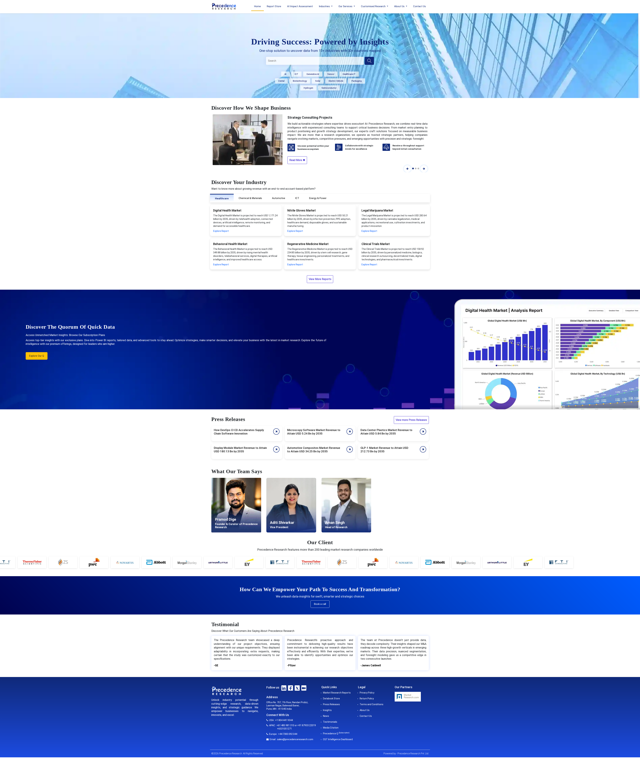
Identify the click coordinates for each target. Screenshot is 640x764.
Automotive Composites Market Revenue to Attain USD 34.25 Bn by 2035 (313, 449)
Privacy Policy (367, 692)
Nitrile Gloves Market (301, 210)
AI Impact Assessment (300, 6)
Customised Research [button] (373, 6)
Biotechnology (300, 81)
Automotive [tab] (278, 198)
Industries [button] (324, 6)
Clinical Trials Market (376, 244)
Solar (317, 81)
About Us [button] (399, 6)
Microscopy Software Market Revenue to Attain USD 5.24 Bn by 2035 (313, 431)
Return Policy (367, 698)
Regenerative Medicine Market (307, 244)
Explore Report (221, 231)
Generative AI (312, 74)
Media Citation (330, 727)
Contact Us (419, 6)
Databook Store (331, 698)
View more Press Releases (411, 420)
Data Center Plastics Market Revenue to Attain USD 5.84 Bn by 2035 (386, 431)
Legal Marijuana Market (377, 210)
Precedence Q (336, 733)
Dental (281, 81)
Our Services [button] (345, 6)
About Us (365, 710)
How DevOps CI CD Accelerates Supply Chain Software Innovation (239, 431)
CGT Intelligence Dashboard (338, 739)
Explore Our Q (36, 355)
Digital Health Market (227, 210)
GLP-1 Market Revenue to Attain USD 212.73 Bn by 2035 (384, 449)
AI (285, 74)
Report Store (274, 6)
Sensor (330, 74)
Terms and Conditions (371, 704)
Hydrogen (308, 88)
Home (257, 6)
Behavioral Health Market (230, 244)
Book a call (320, 604)
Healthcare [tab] (222, 198)
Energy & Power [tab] (317, 198)
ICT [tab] (297, 198)
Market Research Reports (337, 692)
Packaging (357, 81)
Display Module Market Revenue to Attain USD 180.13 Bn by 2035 (240, 449)
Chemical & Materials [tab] (250, 198)
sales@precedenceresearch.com (295, 739)
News (326, 716)
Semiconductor (329, 88)
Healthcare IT (349, 74)
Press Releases (331, 704)
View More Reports (320, 279)
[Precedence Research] (223, 6)
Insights (327, 710)
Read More (296, 160)
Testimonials (330, 721)
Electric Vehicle (336, 81)
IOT (296, 74)
